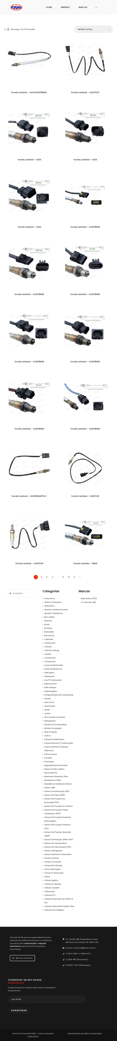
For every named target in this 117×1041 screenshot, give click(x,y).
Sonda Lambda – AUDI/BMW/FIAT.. (29, 496)
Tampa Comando (52, 861)
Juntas (47, 713)
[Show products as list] (8, 29)
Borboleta (49, 631)
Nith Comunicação (93, 1033)
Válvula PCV (50, 895)
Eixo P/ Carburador (53, 680)
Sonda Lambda (51, 858)
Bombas (48, 628)
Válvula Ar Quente (52, 884)
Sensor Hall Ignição (53, 850)
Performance (50, 754)
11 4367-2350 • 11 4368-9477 (78, 953)
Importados (86, 598)
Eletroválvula (50, 687)
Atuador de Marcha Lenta (56, 609)
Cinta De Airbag (51, 650)
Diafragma (49, 672)
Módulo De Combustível (55, 724)
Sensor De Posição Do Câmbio (58, 806)
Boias (47, 624)
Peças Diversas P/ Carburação (58, 743)
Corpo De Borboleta (53, 665)
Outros (47, 735)
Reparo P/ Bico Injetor (54, 769)
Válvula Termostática (54, 910)
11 (74, 577)
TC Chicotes (86, 602)
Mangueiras (50, 720)
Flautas (47, 698)
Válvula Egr (49, 891)
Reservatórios (50, 772)
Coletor (47, 654)
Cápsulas (48, 639)
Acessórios (49, 598)
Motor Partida (50, 732)
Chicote (48, 646)
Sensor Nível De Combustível (57, 854)
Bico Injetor (49, 617)
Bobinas (48, 620)
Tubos (47, 876)
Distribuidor (49, 676)
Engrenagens (50, 691)
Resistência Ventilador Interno (58, 784)
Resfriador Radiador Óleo (56, 776)
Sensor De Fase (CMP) (54, 795)
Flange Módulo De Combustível (58, 695)
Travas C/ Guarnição (54, 873)
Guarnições (49, 706)
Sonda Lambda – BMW (85, 563)
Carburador (50, 643)
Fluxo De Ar (49, 702)
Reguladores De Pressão (56, 765)
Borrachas (49, 635)
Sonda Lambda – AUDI (29, 159)
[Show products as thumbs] (5, 29)
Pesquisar (10, 593)
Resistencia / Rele (52, 780)
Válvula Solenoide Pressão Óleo (59, 906)
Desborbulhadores (53, 669)
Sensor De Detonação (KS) (56, 791)
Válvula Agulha (51, 880)
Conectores (50, 661)
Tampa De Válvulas (53, 865)
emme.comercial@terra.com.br (81, 948)
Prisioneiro (49, 761)
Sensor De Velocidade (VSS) (57, 847)
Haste (47, 709)
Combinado (50, 657)
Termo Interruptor (52, 869)
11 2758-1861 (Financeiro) (77, 959)
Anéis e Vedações (52, 602)
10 (69, 577)
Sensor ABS (49, 787)
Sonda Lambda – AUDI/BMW (85, 227)
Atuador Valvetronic (53, 613)
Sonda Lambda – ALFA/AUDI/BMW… (29, 92)
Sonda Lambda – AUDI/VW (85, 496)
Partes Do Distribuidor (54, 739)
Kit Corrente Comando (54, 717)
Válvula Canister (51, 887)
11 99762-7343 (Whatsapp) (78, 965)
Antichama (49, 606)
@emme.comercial (24, 958)
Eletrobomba (50, 683)
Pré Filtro (48, 758)
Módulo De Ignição (53, 728)
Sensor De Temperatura (55, 843)
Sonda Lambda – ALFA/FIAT (85, 92)
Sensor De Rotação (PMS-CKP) (58, 839)
